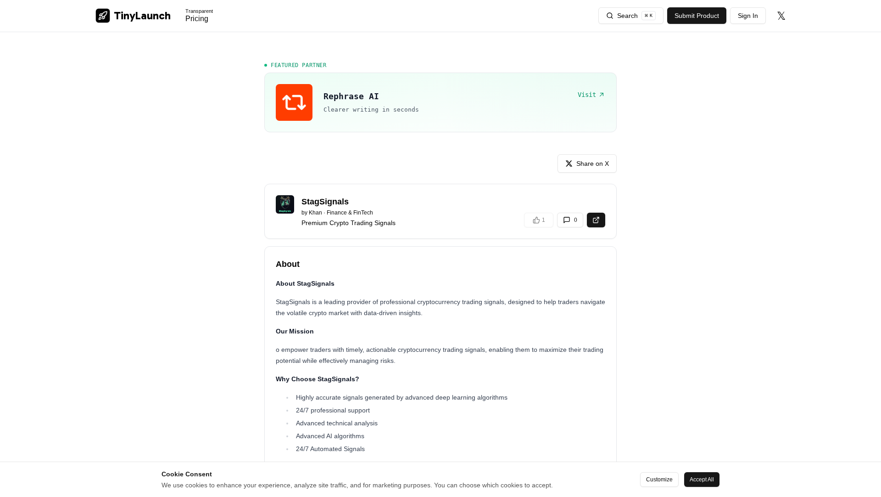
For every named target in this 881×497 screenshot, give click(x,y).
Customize (659, 479)
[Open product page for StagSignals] (596, 220)
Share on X (592, 163)
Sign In (748, 15)
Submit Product (697, 15)
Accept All (702, 479)
